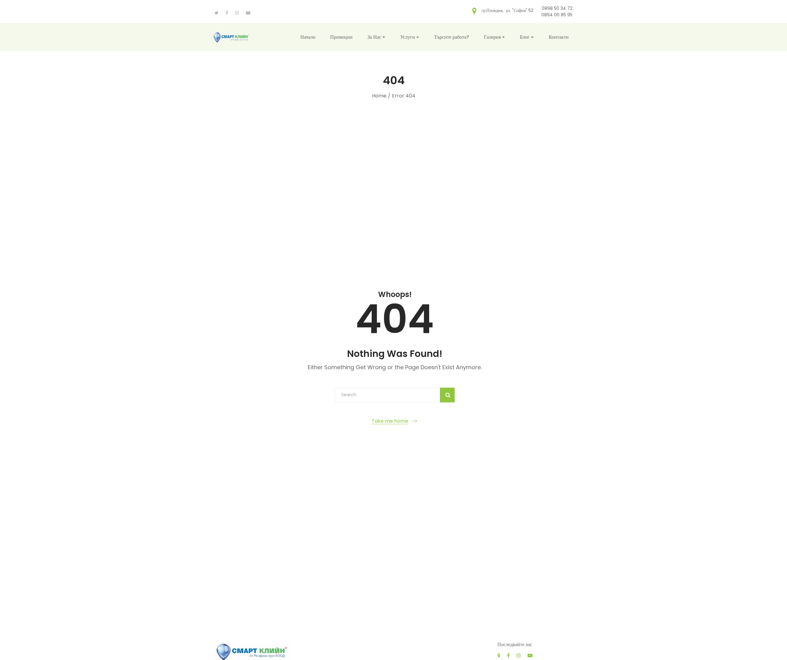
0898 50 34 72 (557, 8)
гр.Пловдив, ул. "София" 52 (507, 10)
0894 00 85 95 (556, 15)
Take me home (390, 421)
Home (379, 95)
